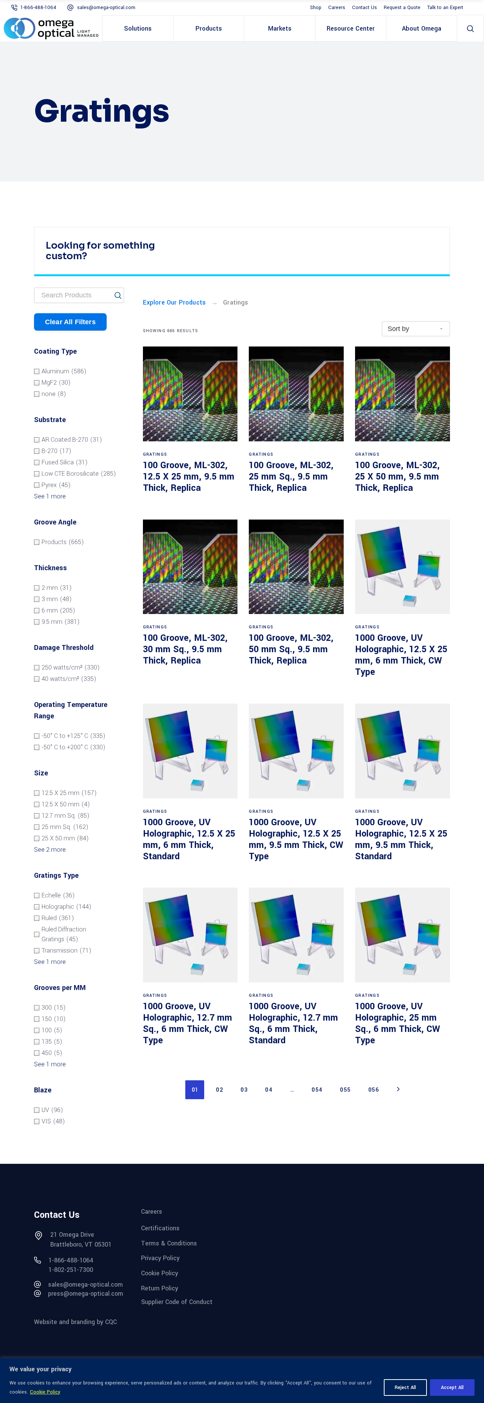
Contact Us (364, 7)
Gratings (155, 454)
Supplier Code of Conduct (177, 1302)
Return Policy (159, 1288)
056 (373, 1090)
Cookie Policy (45, 1392)
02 (219, 1090)
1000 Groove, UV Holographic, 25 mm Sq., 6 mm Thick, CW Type (397, 1023)
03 (244, 1090)
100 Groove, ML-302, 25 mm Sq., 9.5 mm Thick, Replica (291, 476)
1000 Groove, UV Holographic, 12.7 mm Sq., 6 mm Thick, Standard (293, 1023)
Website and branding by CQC (75, 1322)
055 (345, 1090)
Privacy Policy (160, 1258)
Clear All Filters (70, 322)
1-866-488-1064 (38, 7)
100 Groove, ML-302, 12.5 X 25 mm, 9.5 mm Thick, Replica (188, 476)
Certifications (160, 1228)
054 (317, 1090)
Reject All (405, 1387)
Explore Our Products (174, 302)
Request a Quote (402, 7)
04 (268, 1090)
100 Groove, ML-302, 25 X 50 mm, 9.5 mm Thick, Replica (397, 476)
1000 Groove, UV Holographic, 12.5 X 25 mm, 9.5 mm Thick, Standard (401, 839)
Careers (336, 7)
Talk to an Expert (445, 7)
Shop (315, 7)
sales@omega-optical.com (106, 7)
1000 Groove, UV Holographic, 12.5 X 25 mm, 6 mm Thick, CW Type (401, 655)
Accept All (452, 1387)
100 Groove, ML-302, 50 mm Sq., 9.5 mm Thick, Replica (291, 649)
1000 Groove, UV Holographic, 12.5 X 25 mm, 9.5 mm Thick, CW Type (296, 839)
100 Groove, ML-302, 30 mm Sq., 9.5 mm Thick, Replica (185, 649)
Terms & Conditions (169, 1243)
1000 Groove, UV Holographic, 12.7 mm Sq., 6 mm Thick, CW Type (187, 1023)
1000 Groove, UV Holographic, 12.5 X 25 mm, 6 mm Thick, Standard (189, 839)
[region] (242, 1380)
